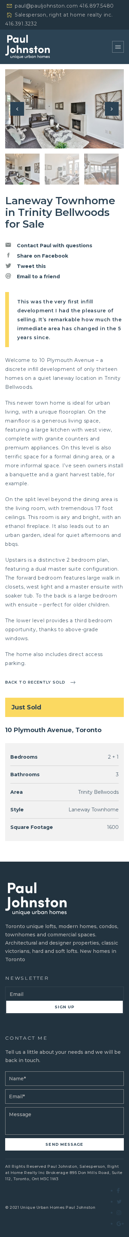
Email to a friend (37, 276)
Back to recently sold (35, 682)
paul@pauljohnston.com (46, 6)
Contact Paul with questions (53, 245)
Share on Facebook (41, 256)
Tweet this (30, 266)
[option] (64, 108)
